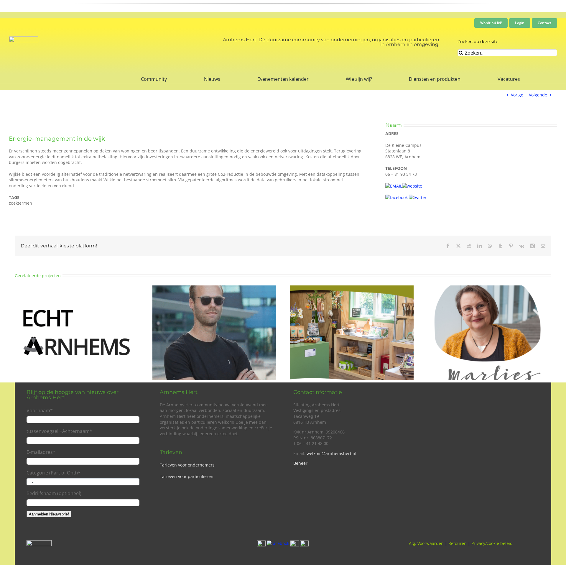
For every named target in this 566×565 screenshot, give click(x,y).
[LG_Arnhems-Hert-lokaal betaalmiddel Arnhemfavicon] (23, 38)
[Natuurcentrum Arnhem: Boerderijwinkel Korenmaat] (352, 288)
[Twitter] (418, 197)
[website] (412, 186)
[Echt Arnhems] (76, 288)
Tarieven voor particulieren (186, 476)
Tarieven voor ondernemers (187, 465)
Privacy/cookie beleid (492, 543)
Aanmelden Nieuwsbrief (49, 514)
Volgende (538, 95)
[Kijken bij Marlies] (489, 288)
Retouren (457, 543)
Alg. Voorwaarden (426, 543)
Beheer (300, 463)
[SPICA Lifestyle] (214, 288)
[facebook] (396, 197)
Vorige (517, 95)
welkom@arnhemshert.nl (331, 453)
